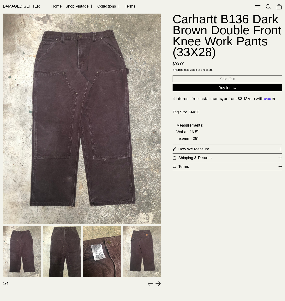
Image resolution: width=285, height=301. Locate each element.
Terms (130, 6)
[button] (268, 7)
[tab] (22, 251)
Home (56, 6)
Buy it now (227, 88)
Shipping (178, 69)
